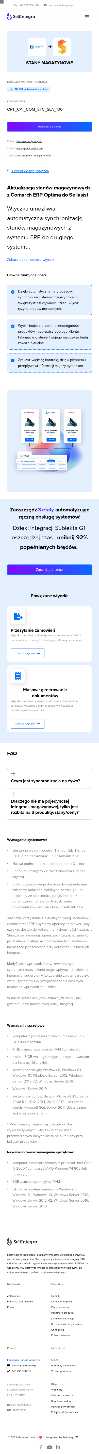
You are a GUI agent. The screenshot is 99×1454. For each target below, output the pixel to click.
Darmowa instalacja (62, 1318)
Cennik (55, 1296)
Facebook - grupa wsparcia (23, 1360)
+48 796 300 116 (19, 1371)
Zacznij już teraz (49, 569)
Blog (54, 1384)
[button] (87, 17)
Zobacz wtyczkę (27, 653)
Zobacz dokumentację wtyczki (30, 259)
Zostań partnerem (61, 1371)
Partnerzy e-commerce (64, 1365)
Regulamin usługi (61, 1401)
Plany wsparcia (60, 1307)
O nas (54, 1360)
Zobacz (24, 141)
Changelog (57, 1329)
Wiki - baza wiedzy (62, 1395)
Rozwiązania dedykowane (66, 1324)
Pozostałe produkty (62, 1312)
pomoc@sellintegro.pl (21, 1365)
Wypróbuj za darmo (49, 126)
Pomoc (11, 1307)
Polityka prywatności (63, 1406)
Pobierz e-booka (60, 1335)
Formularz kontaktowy (20, 1301)
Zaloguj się (13, 1296)
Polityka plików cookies (64, 1412)
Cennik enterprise (61, 1301)
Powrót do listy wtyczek (30, 170)
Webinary (56, 1389)
